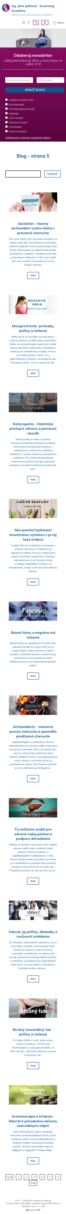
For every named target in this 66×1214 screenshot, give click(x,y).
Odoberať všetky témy (20, 100)
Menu (60, 22)
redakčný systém (40, 1203)
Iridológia (13, 113)
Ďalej (33, 1182)
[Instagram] (23, 22)
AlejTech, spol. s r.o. (32, 1206)
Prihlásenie (44, 22)
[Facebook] (28, 22)
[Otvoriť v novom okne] (33, 1209)
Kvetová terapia (17, 131)
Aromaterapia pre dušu (21, 108)
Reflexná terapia (17, 122)
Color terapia (15, 117)
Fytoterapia (14, 126)
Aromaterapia (16, 104)
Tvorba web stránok (16, 1203)
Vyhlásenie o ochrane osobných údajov (28, 137)
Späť (9, 1177)
